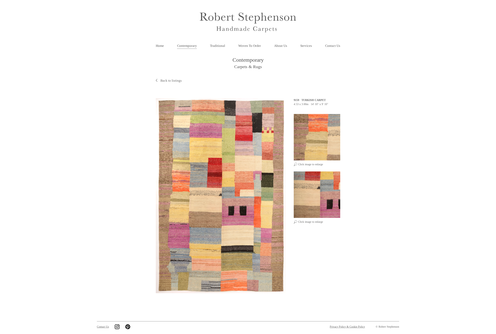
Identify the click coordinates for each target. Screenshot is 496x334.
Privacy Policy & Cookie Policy (347, 326)
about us (280, 46)
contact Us (332, 46)
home (160, 46)
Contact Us (103, 326)
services (306, 46)
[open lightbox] (221, 195)
